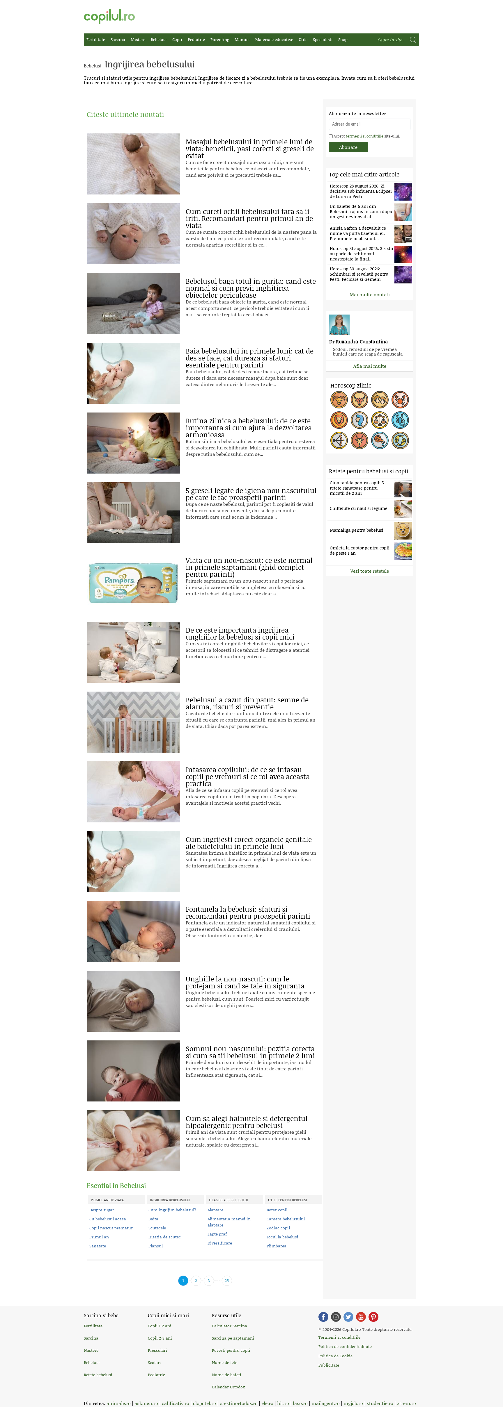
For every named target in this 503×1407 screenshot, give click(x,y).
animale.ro (119, 1403)
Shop (343, 39)
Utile (303, 39)
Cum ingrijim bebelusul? (172, 1210)
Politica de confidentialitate (345, 1346)
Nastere (138, 39)
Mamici (242, 39)
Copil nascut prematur (111, 1228)
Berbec (339, 399)
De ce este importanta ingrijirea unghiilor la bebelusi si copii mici (240, 633)
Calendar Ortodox (228, 1387)
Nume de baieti (226, 1375)
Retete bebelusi (98, 1375)
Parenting (219, 39)
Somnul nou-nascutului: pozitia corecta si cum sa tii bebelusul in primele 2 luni (250, 1052)
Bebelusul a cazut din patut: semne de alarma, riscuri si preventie (247, 703)
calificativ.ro (175, 1403)
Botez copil (277, 1210)
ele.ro (267, 1403)
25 (227, 1280)
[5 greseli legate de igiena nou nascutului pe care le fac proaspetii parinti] (133, 512)
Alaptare (215, 1210)
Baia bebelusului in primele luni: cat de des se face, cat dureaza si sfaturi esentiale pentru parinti (250, 357)
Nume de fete (224, 1362)
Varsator (380, 440)
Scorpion (400, 420)
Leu (339, 420)
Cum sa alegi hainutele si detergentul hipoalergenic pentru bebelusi (247, 1121)
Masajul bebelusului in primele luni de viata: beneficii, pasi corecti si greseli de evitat (250, 148)
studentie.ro (380, 1403)
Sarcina (118, 39)
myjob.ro (353, 1403)
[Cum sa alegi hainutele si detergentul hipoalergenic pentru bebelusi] (133, 1140)
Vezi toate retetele (369, 570)
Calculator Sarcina (229, 1326)
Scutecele (157, 1228)
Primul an (99, 1237)
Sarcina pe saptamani (233, 1338)
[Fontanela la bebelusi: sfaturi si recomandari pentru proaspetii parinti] (133, 931)
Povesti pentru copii (231, 1350)
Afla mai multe (369, 366)
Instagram (336, 1317)
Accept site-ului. (366, 136)
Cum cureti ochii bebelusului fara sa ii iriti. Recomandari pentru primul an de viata (249, 218)
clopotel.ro (204, 1403)
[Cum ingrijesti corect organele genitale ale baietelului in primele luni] (133, 861)
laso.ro (300, 1403)
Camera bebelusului (286, 1219)
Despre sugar (101, 1210)
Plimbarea (276, 1246)
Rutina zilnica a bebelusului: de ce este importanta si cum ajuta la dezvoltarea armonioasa (249, 427)
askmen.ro (146, 1403)
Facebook (323, 1317)
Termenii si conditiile (339, 1337)
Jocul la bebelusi (282, 1237)
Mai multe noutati (370, 294)
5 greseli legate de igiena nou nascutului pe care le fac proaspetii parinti (251, 493)
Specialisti (323, 39)
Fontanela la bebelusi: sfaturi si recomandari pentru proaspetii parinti (248, 912)
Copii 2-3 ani (160, 1338)
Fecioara (359, 420)
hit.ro (283, 1403)
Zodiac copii (278, 1228)
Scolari (154, 1362)
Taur (359, 399)
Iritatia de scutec (164, 1237)
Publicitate (328, 1365)
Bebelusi (159, 39)
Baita (153, 1219)
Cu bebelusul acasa (107, 1219)
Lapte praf (217, 1234)
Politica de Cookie (335, 1356)
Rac (400, 399)
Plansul (155, 1246)
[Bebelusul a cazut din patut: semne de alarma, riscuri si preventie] (133, 722)
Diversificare (220, 1243)
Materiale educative (274, 39)
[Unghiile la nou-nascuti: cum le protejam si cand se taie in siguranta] (133, 1001)
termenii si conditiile (364, 136)
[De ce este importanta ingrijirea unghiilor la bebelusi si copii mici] (133, 652)
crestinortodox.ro (239, 1403)
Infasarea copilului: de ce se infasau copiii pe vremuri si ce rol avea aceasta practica (248, 776)
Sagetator (339, 440)
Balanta (380, 420)
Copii (177, 39)
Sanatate (97, 1246)
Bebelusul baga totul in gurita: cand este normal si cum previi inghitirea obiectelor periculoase (251, 288)
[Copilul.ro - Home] (109, 16)
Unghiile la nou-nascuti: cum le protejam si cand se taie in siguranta (245, 982)
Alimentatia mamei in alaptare (229, 1222)
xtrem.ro (406, 1403)
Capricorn (359, 440)
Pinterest (373, 1317)
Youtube (361, 1317)
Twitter (348, 1317)
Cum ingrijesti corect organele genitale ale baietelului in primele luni (249, 842)
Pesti (400, 440)
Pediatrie (196, 39)
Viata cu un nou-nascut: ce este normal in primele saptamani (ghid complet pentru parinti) (249, 567)
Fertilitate (95, 39)
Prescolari (157, 1350)
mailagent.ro (325, 1403)
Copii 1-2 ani (159, 1326)
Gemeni (380, 399)
